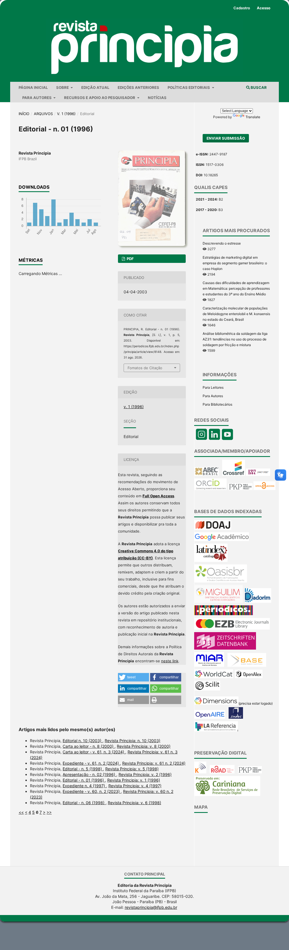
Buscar (258, 87)
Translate (253, 117)
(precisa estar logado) (255, 703)
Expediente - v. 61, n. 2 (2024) (91, 763)
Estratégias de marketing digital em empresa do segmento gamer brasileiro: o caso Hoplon (235, 263)
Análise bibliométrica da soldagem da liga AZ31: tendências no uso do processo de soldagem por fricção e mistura (235, 339)
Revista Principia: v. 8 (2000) (143, 746)
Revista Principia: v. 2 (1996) (145, 774)
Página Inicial (33, 87)
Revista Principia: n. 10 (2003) (132, 740)
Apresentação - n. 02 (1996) (89, 774)
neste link (169, 661)
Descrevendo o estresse (222, 243)
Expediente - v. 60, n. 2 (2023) (92, 791)
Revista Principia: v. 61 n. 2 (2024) (153, 763)
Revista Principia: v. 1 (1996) (133, 780)
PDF (130, 258)
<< (21, 812)
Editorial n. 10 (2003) (82, 740)
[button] (133, 677)
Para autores (37, 97)
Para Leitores (213, 387)
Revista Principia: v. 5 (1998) (132, 768)
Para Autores (213, 396)
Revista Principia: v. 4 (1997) (134, 785)
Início (24, 113)
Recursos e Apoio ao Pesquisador (100, 97)
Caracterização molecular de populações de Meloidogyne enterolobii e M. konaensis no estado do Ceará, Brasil (236, 314)
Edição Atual (95, 87)
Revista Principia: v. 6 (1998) (134, 802)
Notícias (157, 97)
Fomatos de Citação (145, 368)
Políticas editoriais (189, 87)
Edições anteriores (138, 87)
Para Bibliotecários (217, 404)
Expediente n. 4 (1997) (84, 785)
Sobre (63, 87)
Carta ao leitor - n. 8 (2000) (89, 746)
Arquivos (43, 113)
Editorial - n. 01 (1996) (84, 780)
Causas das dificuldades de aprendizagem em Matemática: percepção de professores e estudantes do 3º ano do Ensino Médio (236, 288)
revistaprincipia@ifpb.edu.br (151, 907)
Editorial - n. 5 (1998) (83, 768)
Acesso (263, 8)
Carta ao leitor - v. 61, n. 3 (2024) (94, 751)
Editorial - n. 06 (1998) (84, 802)
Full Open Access (158, 496)
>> (49, 812)
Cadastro (241, 8)
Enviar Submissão (226, 138)
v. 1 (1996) (66, 113)
